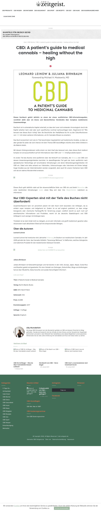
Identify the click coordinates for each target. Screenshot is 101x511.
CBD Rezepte (60, 10)
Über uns (48, 439)
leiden (41, 190)
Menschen (81, 187)
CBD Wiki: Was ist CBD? (34, 406)
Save (50, 66)
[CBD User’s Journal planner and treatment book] (76, 354)
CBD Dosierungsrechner (90, 10)
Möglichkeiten (71, 190)
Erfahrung (50, 238)
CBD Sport (50, 10)
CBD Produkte (7, 10)
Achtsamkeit (7, 391)
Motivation (6, 428)
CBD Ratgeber (28, 10)
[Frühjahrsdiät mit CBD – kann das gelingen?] (32, 391)
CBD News (6, 408)
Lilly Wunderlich (33, 327)
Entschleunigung (8, 425)
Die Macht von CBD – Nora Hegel (48, 364)
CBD (18, 135)
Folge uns (63, 390)
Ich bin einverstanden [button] (61, 508)
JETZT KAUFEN (61, 38)
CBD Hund (76, 10)
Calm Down (6, 394)
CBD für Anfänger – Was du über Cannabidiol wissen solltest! (23, 365)
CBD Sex (68, 10)
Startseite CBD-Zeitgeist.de (35, 439)
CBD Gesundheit (40, 10)
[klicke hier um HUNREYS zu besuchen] (50, 253)
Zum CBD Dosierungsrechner (36, 416)
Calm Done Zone (9, 16)
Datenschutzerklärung (59, 439)
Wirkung (74, 158)
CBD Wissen (18, 10)
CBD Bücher (31, 42)
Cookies (17, 506)
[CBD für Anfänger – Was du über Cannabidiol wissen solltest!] (25, 354)
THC (63, 153)
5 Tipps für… (6, 388)
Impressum (70, 439)
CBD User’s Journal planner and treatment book (76, 364)
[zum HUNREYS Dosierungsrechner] (50, 181)
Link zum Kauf (18, 275)
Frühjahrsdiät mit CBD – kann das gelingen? (44, 391)
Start (25, 42)
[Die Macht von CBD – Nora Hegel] (50, 354)
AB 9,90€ (58, 33)
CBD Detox (6, 399)
